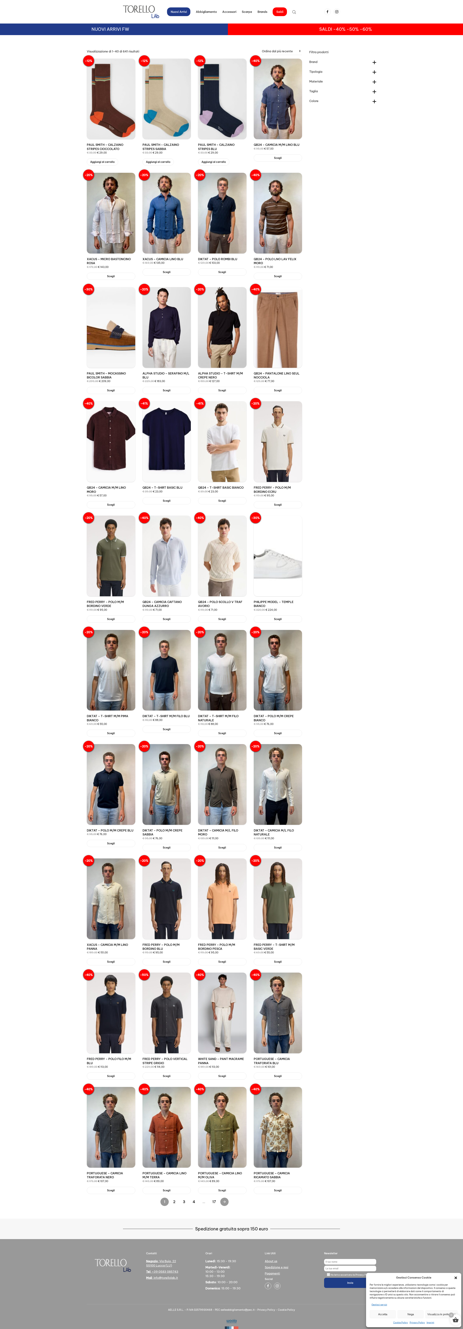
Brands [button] (262, 12)
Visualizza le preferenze (441, 1314)
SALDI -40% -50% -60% (345, 29)
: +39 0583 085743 (162, 1271)
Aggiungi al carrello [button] (102, 162)
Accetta (382, 1314)
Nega (410, 1314)
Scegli (278, 158)
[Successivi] (224, 1202)
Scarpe (247, 12)
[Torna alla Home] (141, 12)
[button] (456, 1277)
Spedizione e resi (276, 1267)
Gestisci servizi (379, 1304)
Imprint (430, 1322)
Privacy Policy (417, 1322)
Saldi (279, 12)
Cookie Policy (400, 1322)
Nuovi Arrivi (179, 12)
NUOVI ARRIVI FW (110, 29)
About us (271, 1261)
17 (214, 1201)
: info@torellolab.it (162, 1278)
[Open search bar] (294, 11)
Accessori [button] (229, 12)
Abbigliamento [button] (206, 12)
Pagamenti (272, 1273)
